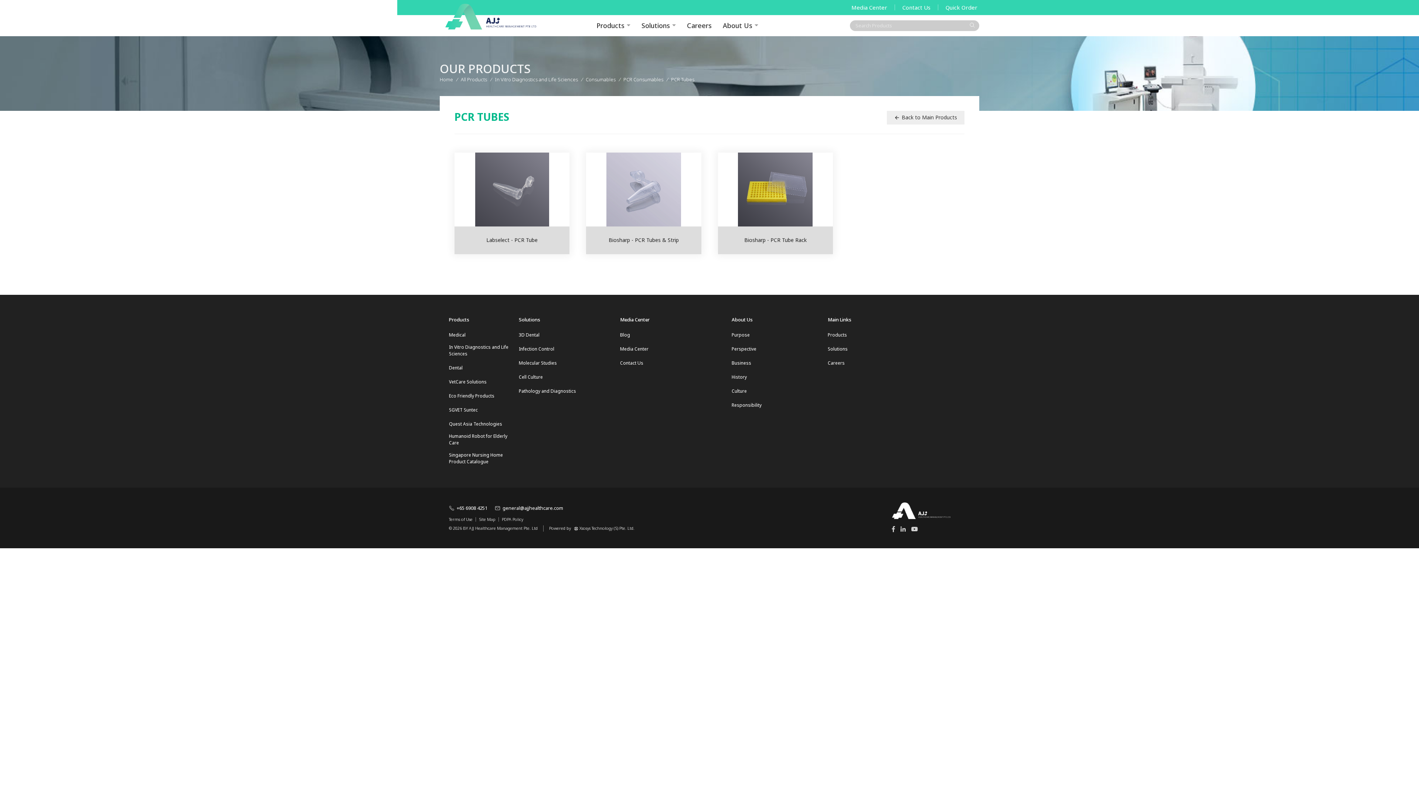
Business (741, 363)
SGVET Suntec (463, 410)
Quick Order (961, 7)
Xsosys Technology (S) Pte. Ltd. (606, 528)
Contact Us (916, 7)
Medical (457, 335)
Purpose (741, 335)
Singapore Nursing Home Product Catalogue (476, 458)
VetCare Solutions (468, 382)
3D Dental (529, 335)
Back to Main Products (929, 117)
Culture (739, 391)
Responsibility (747, 405)
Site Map (487, 519)
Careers (699, 25)
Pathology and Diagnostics (547, 391)
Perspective (744, 349)
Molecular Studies (538, 363)
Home (446, 79)
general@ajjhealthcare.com (533, 508)
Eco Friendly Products (471, 396)
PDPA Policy (512, 519)
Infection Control (536, 349)
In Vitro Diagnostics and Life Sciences (478, 350)
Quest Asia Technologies (475, 424)
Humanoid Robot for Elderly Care (478, 439)
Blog (625, 335)
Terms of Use (461, 519)
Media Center (869, 7)
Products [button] (610, 25)
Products (837, 335)
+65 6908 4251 (472, 508)
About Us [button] (737, 25)
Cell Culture (531, 377)
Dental (456, 368)
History (739, 377)
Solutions (656, 25)
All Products (474, 79)
